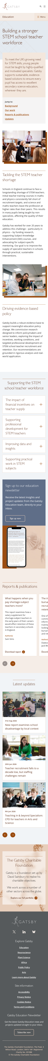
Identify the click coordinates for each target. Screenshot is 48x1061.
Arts (24, 972)
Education (24, 947)
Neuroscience (24, 952)
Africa (24, 962)
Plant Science (24, 957)
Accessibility (24, 992)
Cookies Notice (24, 1002)
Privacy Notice (24, 997)
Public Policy (24, 967)
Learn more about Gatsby (24, 977)
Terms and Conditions (24, 1007)
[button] (15, 652)
